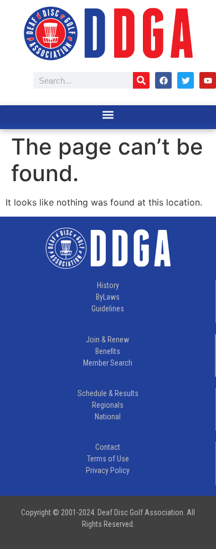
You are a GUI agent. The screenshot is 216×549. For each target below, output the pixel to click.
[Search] (141, 80)
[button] (108, 114)
